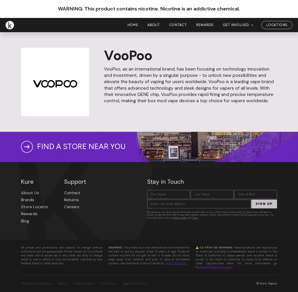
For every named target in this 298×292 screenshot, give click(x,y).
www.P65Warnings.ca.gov (215, 267)
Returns (71, 200)
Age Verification (135, 283)
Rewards (204, 25)
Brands (27, 200)
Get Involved (236, 25)
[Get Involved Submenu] (253, 25)
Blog (25, 221)
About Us (30, 193)
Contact (178, 25)
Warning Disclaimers (36, 283)
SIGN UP (264, 204)
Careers (71, 207)
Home (132, 25)
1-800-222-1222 (175, 263)
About (153, 25)
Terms (195, 218)
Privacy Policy (180, 218)
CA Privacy (108, 283)
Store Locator (34, 207)
